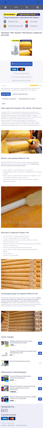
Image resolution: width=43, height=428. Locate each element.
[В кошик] (40, 343)
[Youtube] (6, 410)
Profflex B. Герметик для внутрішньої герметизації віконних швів (21, 341)
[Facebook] (2, 410)
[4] (36, 85)
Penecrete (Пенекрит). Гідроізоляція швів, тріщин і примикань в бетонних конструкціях (22, 387)
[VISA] (14, 69)
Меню (16, 7)
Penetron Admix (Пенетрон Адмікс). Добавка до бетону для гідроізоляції (23, 397)
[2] (32, 85)
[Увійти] (5, 2)
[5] (37, 85)
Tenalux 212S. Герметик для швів (20, 361)
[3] (34, 85)
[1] (31, 85)
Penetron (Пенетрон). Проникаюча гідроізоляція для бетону (20, 376)
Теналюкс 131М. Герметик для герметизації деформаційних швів (23, 351)
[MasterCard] (21, 69)
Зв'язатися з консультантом (22, 64)
